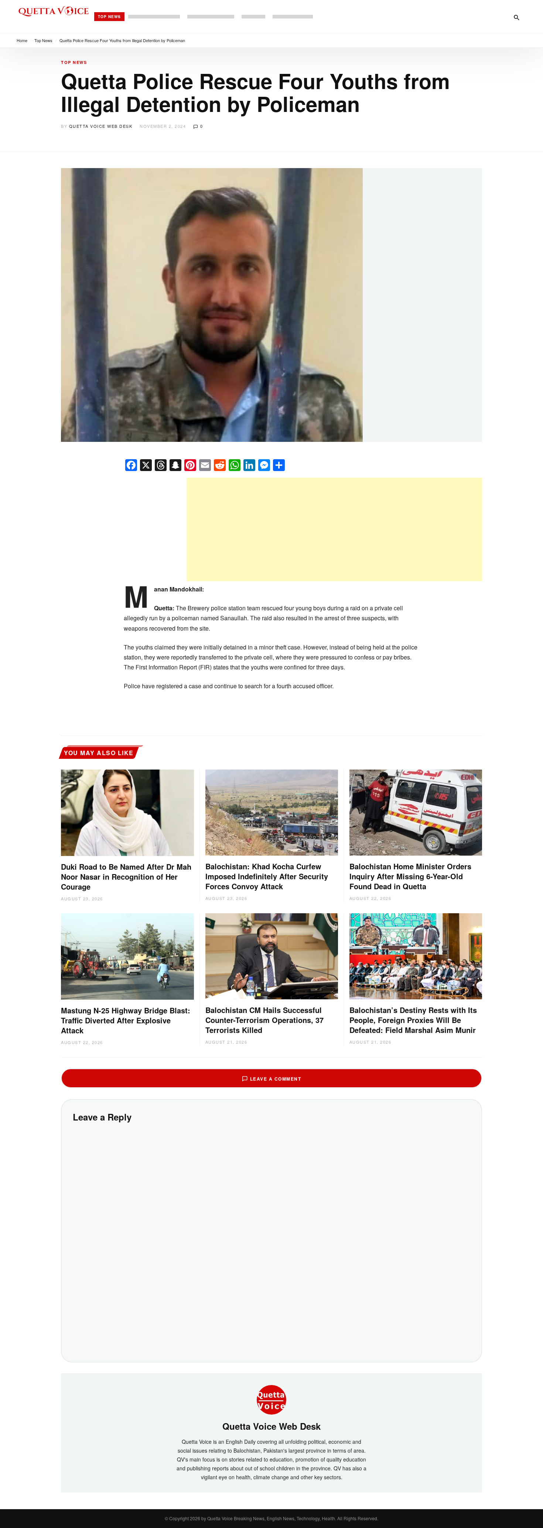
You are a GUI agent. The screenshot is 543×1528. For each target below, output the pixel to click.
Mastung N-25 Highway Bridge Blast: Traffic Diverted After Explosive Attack (125, 1020)
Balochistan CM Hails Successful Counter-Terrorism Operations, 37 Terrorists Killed (264, 1020)
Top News (109, 16)
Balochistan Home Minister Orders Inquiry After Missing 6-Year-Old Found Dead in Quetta (410, 876)
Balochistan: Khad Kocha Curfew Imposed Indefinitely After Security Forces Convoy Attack (266, 876)
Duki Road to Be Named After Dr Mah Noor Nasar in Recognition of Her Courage (126, 876)
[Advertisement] (334, 529)
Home (22, 40)
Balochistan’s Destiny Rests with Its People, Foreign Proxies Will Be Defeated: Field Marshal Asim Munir (413, 1020)
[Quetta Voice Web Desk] (271, 1399)
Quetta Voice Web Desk (101, 126)
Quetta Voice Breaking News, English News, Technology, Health (271, 1518)
